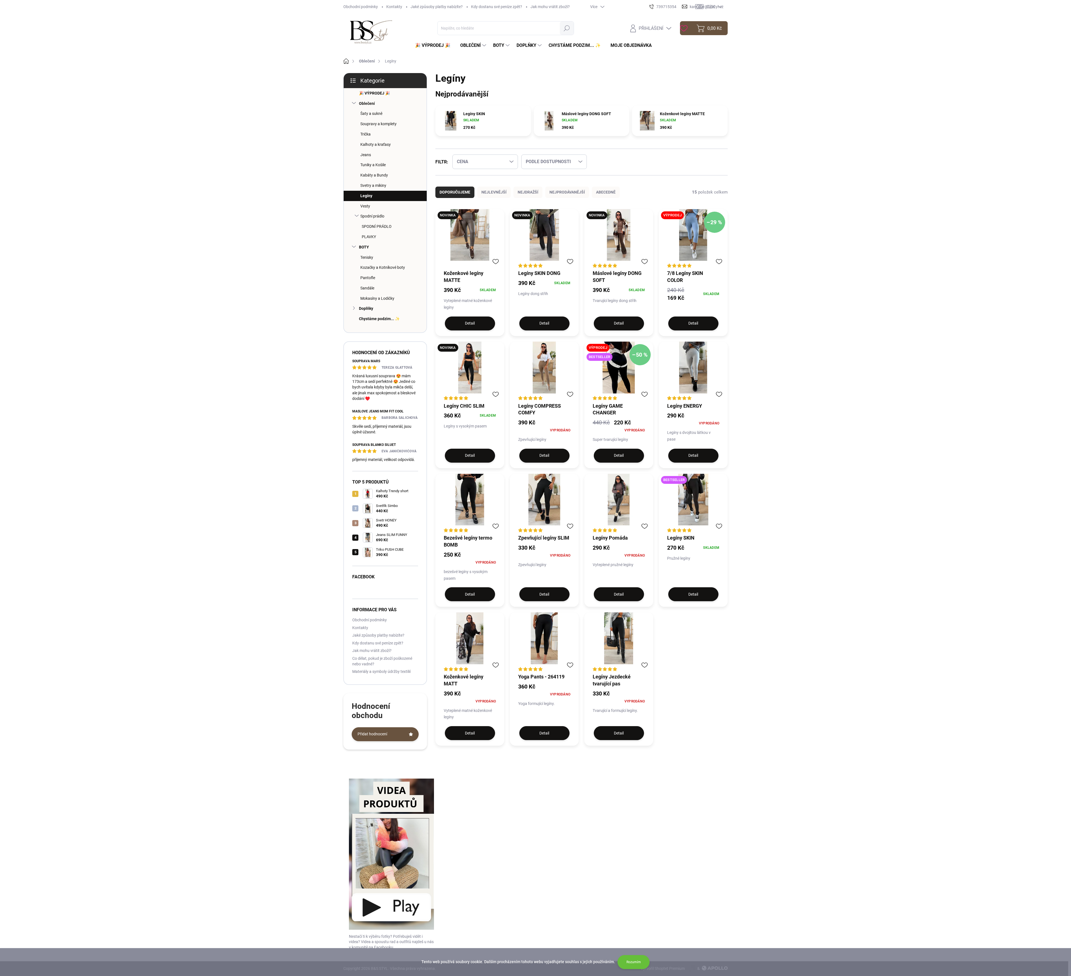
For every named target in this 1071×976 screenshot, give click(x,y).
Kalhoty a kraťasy (375, 144)
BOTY (364, 247)
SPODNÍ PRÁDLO (377, 226)
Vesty (365, 206)
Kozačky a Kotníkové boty (382, 267)
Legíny (366, 196)
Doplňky (366, 308)
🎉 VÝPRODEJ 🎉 (374, 93)
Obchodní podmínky (360, 6)
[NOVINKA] (470, 239)
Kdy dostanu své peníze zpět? (496, 6)
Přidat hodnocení (372, 734)
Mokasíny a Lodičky (377, 298)
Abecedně (606, 192)
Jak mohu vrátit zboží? (550, 6)
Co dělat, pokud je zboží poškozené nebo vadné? (382, 661)
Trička (365, 134)
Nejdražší (528, 192)
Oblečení (367, 103)
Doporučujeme (455, 192)
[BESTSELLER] (693, 504)
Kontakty (394, 6)
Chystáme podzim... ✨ (379, 319)
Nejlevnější (493, 192)
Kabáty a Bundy (374, 175)
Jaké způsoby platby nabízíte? (437, 6)
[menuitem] (435, 45)
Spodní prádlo (372, 216)
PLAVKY (369, 237)
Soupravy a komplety (378, 124)
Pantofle (367, 278)
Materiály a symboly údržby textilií (381, 671)
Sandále (367, 288)
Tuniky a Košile (373, 165)
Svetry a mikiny (373, 185)
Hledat (566, 28)
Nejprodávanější (567, 192)
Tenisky (366, 257)
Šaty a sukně (371, 113)
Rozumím (633, 962)
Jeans (365, 155)
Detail (470, 323)
